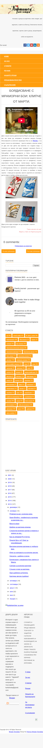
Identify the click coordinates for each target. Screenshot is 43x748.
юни (11, 595)
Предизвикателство (13, 80)
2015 (10, 497)
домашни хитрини (22, 360)
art (7, 335)
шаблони (29, 409)
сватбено (9, 392)
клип (28, 368)
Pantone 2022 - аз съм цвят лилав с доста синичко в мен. (26, 278)
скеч (18, 392)
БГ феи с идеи (30, 335)
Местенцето (23, 339)
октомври (13, 580)
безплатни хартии (29, 352)
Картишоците (10, 339)
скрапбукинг (28, 392)
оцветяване (29, 376)
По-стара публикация (33, 251)
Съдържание (10, 85)
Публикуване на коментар (23, 246)
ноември (13, 511)
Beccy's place (14, 523)
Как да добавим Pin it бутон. (20, 537)
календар (9, 368)
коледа (8, 372)
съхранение (28, 397)
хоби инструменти (24, 405)
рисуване (31, 388)
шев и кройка (10, 413)
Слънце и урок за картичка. (20, 569)
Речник (7, 71)
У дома (27, 672)
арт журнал (19, 344)
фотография (10, 405)
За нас (7, 61)
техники (8, 401)
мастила (9, 376)
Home (6, 56)
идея (33, 364)
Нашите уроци (10, 75)
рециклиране (10, 388)
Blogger (12, 698)
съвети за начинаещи (13, 397)
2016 (10, 493)
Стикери (7, 66)
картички (19, 368)
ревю (20, 384)
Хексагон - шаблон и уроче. (20, 556)
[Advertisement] (21, 453)
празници (27, 380)
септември (14, 584)
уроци (18, 401)
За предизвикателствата (29, 704)
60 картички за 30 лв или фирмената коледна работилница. (24, 313)
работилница (10, 384)
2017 (10, 489)
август (12, 588)
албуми (8, 344)
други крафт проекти (12, 364)
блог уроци (9, 356)
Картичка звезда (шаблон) (19, 576)
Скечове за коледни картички (20, 565)
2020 (10, 479)
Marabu (35, 141)
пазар (8, 380)
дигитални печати (23, 356)
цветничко (9, 409)
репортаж (30, 384)
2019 (10, 482)
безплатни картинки (12, 352)
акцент (34, 339)
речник (22, 388)
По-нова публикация (8, 251)
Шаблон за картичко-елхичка (20, 527)
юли (11, 591)
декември (13, 507)
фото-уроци (28, 401)
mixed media (17, 335)
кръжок (18, 372)
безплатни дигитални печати (15, 348)
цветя (19, 409)
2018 (10, 486)
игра (25, 364)
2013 (10, 504)
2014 (10, 500)
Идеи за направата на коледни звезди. (24, 552)
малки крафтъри (30, 372)
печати (17, 380)
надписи (18, 376)
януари (13, 599)
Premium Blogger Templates (35, 732)
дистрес (8, 360)
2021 (10, 475)
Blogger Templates (14, 732)
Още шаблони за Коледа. (19, 573)
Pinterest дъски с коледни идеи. (21, 514)
